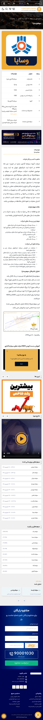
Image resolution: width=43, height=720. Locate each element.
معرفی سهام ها (16, 702)
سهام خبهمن (34, 467)
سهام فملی (35, 543)
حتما (21, 364)
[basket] (10, 9)
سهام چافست (34, 501)
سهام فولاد (35, 549)
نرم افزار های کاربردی (36, 702)
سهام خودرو (34, 518)
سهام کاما (35, 566)
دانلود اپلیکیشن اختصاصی (35, 699)
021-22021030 (20, 679)
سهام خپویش (34, 490)
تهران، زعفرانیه (21, 677)
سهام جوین (35, 507)
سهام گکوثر (35, 571)
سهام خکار (35, 473)
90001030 (24, 654)
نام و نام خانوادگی (34, 624)
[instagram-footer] (17, 687)
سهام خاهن (35, 495)
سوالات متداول (38, 697)
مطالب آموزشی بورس (15, 697)
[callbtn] (4, 716)
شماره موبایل (35, 634)
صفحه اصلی (38, 19)
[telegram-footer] (25, 687)
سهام (31, 19)
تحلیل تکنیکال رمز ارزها (14, 704)
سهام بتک (35, 532)
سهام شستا (35, 537)
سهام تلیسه (35, 560)
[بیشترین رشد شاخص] (21, 397)
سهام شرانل (35, 478)
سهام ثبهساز (34, 484)
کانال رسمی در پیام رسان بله (35, 707)
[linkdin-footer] (14, 687)
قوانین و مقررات (37, 704)
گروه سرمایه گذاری (22, 19)
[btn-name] (7, 376)
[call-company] (13, 9)
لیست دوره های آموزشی (14, 699)
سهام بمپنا (35, 512)
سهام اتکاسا (34, 554)
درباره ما (18, 707)
